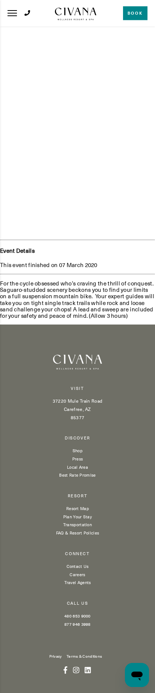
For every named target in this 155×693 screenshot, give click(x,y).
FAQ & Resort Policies (77, 533)
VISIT (77, 388)
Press (77, 459)
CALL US (77, 603)
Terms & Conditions (84, 656)
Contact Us (78, 566)
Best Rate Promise (77, 475)
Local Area (77, 467)
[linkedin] (88, 669)
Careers (77, 574)
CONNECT (77, 553)
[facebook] (65, 669)
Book (135, 13)
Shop (77, 450)
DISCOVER (77, 438)
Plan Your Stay (77, 516)
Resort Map (77, 508)
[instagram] (76, 669)
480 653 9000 (77, 616)
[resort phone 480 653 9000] (27, 13)
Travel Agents (77, 582)
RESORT (78, 496)
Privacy (55, 656)
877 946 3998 (77, 624)
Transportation (77, 524)
